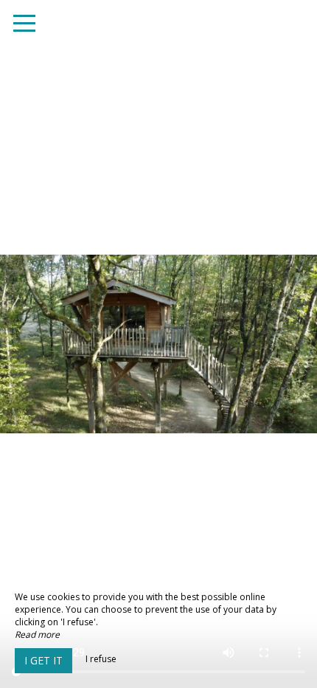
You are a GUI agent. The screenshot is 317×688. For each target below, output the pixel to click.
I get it (43, 660)
